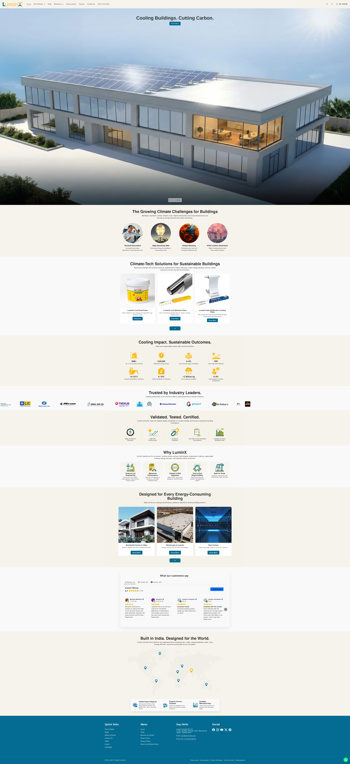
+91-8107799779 (190, 739)
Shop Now (137, 318)
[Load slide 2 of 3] (175, 200)
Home (143, 729)
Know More (175, 23)
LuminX (110, 760)
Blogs (107, 732)
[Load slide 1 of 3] (173, 200)
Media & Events (110, 735)
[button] (327, 4)
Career (107, 744)
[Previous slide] (170, 200)
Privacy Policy (146, 741)
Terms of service (229, 760)
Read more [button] (129, 617)
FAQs (107, 741)
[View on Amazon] (179, 600)
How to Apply (109, 729)
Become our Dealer (147, 735)
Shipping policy (240, 760)
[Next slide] (180, 200)
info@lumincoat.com (188, 736)
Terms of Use (145, 738)
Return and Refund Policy (150, 744)
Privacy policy (194, 760)
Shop (142, 732)
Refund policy (204, 760)
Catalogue (108, 747)
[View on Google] (127, 600)
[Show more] (175, 328)
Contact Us (109, 738)
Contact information (216, 760)
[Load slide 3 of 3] (177, 200)
